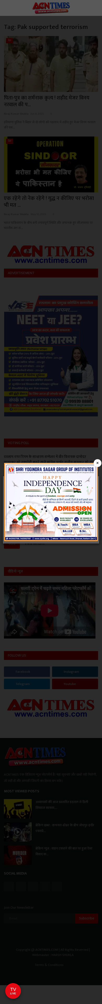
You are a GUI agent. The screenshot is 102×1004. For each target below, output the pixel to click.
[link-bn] (51, 502)
